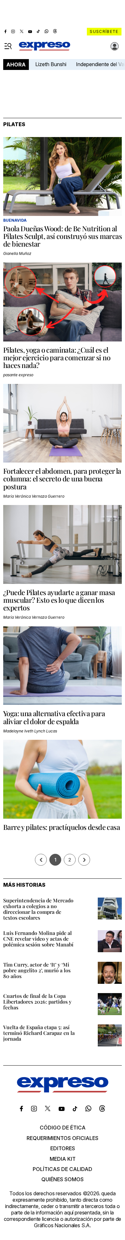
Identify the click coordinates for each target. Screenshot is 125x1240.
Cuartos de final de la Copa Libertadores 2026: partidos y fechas (37, 1001)
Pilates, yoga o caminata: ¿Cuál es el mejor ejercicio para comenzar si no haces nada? (56, 357)
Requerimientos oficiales (62, 1138)
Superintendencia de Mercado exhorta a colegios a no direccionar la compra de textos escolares (38, 909)
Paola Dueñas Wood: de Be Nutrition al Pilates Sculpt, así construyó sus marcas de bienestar (62, 236)
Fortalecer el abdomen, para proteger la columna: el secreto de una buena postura (62, 478)
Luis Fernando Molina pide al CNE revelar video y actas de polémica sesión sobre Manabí (38, 939)
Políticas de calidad (62, 1169)
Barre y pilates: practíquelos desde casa (61, 827)
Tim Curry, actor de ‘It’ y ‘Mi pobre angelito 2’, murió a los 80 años (37, 970)
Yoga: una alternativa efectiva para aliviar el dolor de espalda (54, 717)
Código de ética (63, 1127)
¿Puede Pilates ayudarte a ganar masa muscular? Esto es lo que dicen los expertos (59, 599)
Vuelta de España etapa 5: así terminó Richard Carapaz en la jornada (39, 1033)
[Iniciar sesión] (115, 46)
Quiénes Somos (62, 1179)
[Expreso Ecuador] (62, 1090)
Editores (62, 1148)
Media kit (63, 1159)
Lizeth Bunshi (50, 64)
